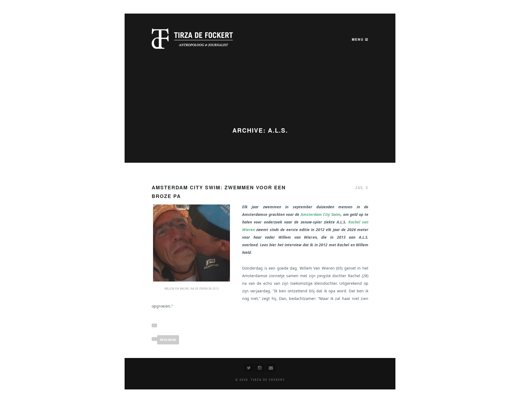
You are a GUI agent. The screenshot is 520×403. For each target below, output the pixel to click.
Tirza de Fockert (268, 380)
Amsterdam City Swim (321, 214)
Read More (168, 340)
